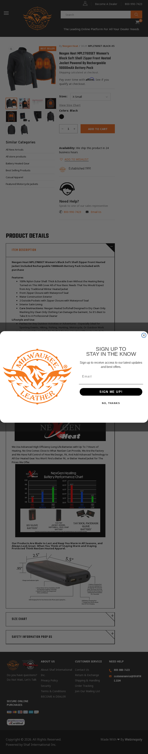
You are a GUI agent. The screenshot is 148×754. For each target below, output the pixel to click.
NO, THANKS (111, 403)
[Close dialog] (144, 335)
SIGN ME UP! (110, 391)
